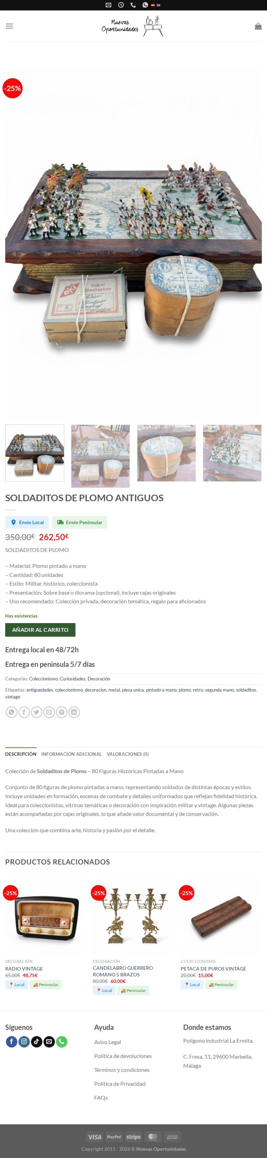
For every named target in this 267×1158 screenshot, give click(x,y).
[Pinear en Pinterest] (61, 712)
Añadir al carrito (40, 630)
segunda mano (219, 690)
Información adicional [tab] (71, 754)
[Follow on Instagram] (24, 1042)
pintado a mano (161, 690)
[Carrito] (258, 26)
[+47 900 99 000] (134, 5)
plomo (185, 690)
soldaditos (246, 690)
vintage (12, 697)
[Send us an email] (49, 1042)
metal (114, 690)
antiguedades (39, 690)
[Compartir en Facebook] (24, 712)
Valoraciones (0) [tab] (128, 754)
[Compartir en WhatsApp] (11, 712)
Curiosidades (73, 678)
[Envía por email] (49, 712)
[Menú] (9, 25)
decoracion (95, 690)
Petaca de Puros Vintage (213, 968)
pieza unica (133, 690)
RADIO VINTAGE (24, 968)
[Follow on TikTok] (36, 1042)
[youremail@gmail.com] (109, 5)
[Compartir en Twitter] (36, 712)
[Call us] (61, 1042)
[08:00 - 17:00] (122, 5)
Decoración (99, 678)
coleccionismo (69, 690)
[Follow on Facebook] (11, 1042)
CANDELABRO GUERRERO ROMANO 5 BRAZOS (123, 971)
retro (198, 690)
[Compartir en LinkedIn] (74, 712)
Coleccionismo (43, 678)
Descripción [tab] (21, 754)
